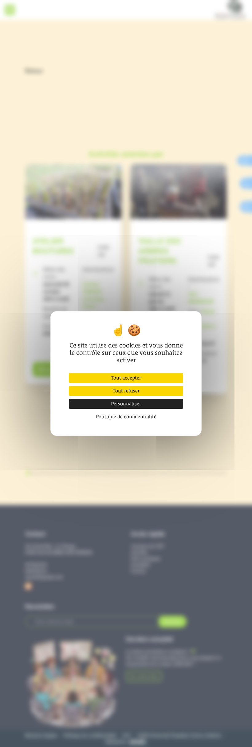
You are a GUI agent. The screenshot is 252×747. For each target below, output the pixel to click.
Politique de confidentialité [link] (126, 417)
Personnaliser (126, 404)
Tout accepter (126, 378)
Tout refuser (126, 391)
